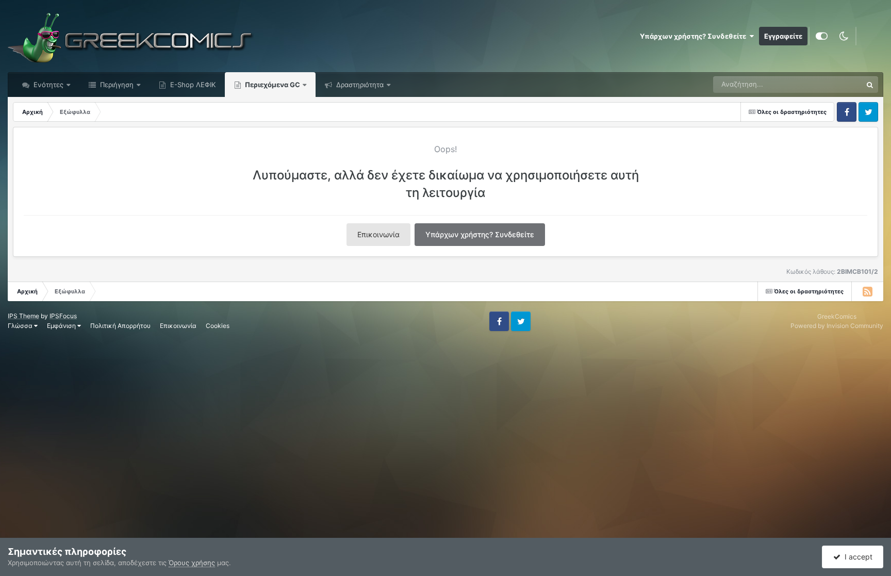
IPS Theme (23, 316)
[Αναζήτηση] (870, 84)
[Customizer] (822, 36)
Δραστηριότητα (359, 84)
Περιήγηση (116, 84)
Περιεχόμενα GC (271, 84)
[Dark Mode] (843, 36)
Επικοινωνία (378, 234)
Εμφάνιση (62, 326)
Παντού (836, 84)
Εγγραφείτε (783, 36)
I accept (856, 556)
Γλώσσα (21, 326)
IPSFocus (63, 316)
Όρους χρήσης (192, 562)
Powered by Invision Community (836, 326)
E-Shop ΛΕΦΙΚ (192, 84)
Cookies (217, 326)
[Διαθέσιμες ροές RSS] (867, 291)
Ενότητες (48, 84)
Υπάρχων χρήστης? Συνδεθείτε (694, 36)
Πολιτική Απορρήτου (120, 326)
